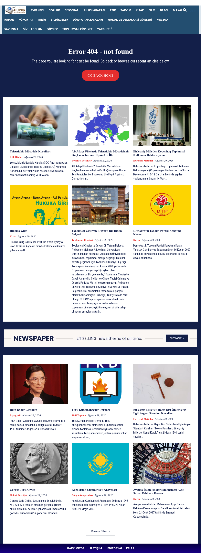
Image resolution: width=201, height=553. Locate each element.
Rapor (9, 19)
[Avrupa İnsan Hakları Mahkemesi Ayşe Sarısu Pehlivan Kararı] (162, 463)
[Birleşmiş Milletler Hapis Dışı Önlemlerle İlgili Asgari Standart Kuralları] (162, 384)
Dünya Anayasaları (88, 19)
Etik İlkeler (16, 157)
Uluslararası (94, 10)
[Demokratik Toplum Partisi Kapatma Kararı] (162, 205)
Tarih (41, 19)
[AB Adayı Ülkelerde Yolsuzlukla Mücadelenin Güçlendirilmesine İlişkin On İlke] (101, 125)
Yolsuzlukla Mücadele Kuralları (30, 151)
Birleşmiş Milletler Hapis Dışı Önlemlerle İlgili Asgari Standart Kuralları (159, 411)
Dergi (164, 10)
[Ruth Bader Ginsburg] (39, 384)
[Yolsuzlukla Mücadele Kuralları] (39, 125)
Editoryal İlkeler (71, 2)
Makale (178, 10)
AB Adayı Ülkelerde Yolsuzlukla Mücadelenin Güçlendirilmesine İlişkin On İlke (100, 153)
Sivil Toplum (33, 29)
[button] (189, 10)
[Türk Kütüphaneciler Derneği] (101, 384)
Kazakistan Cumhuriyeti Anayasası (95, 489)
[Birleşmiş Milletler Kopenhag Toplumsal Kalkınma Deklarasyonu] (162, 125)
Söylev (52, 29)
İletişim (56, 2)
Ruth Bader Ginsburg (23, 409)
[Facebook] (88, 3)
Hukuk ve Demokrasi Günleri (130, 19)
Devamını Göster (99, 531)
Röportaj (25, 19)
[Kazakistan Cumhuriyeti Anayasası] (101, 463)
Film (152, 10)
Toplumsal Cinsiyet (77, 29)
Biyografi (72, 10)
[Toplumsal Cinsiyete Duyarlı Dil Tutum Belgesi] (101, 205)
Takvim (126, 10)
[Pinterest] (108, 3)
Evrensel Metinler (82, 160)
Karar (136, 239)
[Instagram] (95, 3)
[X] (114, 3)
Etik (113, 10)
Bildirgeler (59, 19)
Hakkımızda (43, 2)
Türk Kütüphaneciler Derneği (91, 409)
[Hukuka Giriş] (39, 205)
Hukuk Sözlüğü (18, 495)
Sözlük (54, 10)
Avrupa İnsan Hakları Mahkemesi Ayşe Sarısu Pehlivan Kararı (158, 491)
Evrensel (37, 10)
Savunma (11, 29)
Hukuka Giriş (18, 230)
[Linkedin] (101, 3)
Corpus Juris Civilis (22, 489)
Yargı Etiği (105, 29)
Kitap (140, 10)
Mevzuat (163, 19)
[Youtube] (121, 3)
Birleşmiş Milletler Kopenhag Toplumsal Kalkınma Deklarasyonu (159, 153)
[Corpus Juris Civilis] (39, 463)
